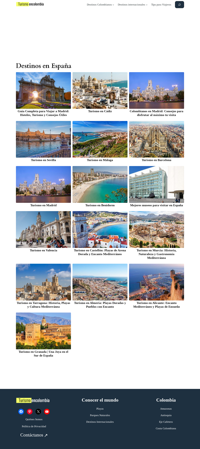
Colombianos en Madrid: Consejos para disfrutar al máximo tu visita (156, 113)
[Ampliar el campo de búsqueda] (179, 4)
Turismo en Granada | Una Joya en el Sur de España (43, 353)
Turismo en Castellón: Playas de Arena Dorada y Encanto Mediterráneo (100, 252)
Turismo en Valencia (43, 250)
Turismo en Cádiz (100, 111)
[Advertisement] (100, 34)
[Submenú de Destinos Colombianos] (113, 4)
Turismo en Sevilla (43, 160)
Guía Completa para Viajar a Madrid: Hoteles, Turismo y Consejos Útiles (43, 113)
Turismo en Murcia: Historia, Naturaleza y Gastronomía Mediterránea (156, 254)
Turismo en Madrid (43, 205)
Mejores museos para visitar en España (156, 205)
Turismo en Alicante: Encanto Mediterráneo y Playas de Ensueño (156, 304)
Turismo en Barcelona (156, 160)
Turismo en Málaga (100, 160)
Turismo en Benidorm (100, 205)
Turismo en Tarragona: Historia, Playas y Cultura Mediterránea (43, 304)
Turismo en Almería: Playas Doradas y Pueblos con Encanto (100, 304)
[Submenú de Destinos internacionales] (147, 4)
